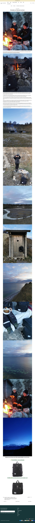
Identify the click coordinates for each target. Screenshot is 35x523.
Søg (17, 509)
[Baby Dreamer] (3, 3)
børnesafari (5, 497)
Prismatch (18, 514)
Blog (17, 512)
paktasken (5, 499)
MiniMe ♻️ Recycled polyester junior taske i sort (17, 477)
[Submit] (14, 511)
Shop (18, 513)
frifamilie (14, 497)
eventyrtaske (11, 497)
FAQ (17, 515)
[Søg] (30, 3)
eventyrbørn (8, 497)
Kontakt (18, 511)
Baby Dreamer (3, 520)
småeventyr (8, 499)
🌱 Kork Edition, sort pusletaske (17, 460)
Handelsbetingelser (19, 510)
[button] (33, 3)
